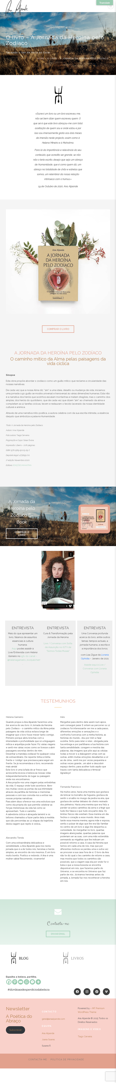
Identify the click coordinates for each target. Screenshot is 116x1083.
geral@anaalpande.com (53, 1019)
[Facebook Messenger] (32, 982)
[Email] (20, 982)
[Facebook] (8, 982)
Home (40, 58)
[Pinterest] (14, 982)
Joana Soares (48, 1039)
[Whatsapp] (26, 982)
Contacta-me (37, 1059)
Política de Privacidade (67, 1059)
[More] (38, 982)
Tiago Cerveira (85, 1036)
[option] (27, 958)
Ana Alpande (48, 1033)
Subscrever (15, 1029)
